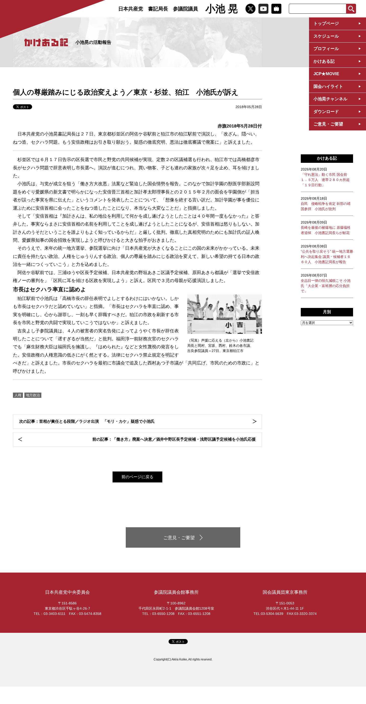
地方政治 (33, 395)
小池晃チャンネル (330, 99)
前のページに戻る (137, 477)
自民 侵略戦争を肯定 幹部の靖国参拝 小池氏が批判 (326, 203)
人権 (17, 395)
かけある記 (324, 61)
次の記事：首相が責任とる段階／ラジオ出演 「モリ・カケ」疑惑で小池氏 (87, 421)
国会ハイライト (328, 86)
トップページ (326, 23)
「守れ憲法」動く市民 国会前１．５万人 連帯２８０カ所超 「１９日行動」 (325, 177)
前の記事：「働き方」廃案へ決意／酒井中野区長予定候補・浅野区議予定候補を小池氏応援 (174, 439)
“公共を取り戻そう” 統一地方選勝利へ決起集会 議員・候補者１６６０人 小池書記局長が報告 (327, 254)
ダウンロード (326, 111)
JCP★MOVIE (326, 73)
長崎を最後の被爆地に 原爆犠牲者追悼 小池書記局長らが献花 (326, 227)
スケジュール (326, 36)
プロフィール (326, 48)
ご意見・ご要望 (328, 124)
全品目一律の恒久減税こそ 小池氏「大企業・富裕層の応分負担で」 (326, 283)
